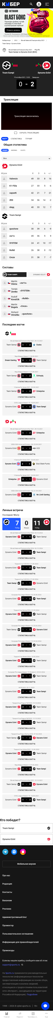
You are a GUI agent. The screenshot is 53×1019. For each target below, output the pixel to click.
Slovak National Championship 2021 (33, 40)
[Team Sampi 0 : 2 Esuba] (17, 66)
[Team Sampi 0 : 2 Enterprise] (13, 66)
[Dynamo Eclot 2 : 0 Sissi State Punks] (38, 64)
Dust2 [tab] (23, 150)
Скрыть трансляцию (29, 133)
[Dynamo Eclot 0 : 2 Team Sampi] (12, 64)
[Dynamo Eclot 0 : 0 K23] (39, 64)
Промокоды (8, 950)
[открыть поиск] (31, 4)
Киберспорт (6, 40)
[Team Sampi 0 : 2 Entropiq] (14, 66)
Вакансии (7, 900)
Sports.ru (9, 973)
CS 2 (15, 40)
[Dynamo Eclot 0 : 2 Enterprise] (40, 66)
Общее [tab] (5, 150)
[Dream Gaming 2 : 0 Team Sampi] (15, 66)
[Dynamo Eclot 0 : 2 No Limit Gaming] (36, 66)
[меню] (47, 4)
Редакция (7, 884)
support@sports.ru (11, 965)
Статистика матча (26, 351)
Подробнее (32, 994)
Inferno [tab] (14, 150)
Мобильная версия (26, 864)
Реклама (6, 909)
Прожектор (8, 925)
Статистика (16, 139)
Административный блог (14, 917)
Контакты (7, 892)
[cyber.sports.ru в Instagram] (23, 852)
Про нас (6, 875)
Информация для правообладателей (20, 942)
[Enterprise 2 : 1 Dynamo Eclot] (37, 65)
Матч (4, 139)
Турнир (28, 139)
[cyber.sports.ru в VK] (14, 852)
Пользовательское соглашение (17, 934)
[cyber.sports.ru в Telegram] (5, 852)
